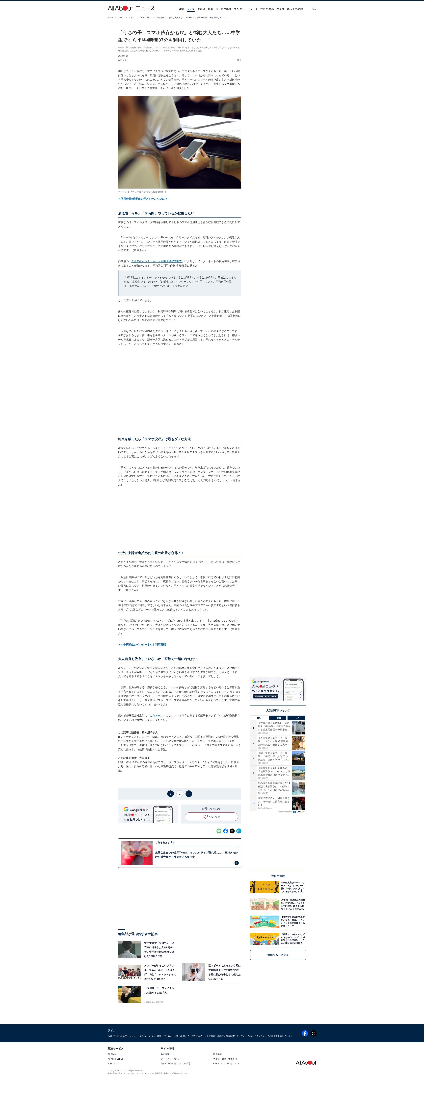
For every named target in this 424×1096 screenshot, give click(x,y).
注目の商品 (267, 9)
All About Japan (115, 1059)
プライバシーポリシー (171, 1059)
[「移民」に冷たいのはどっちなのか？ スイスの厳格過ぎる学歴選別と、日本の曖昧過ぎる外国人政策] (292, 939)
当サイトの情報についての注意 (176, 1064)
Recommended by (285, 812)
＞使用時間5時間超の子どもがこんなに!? (142, 198)
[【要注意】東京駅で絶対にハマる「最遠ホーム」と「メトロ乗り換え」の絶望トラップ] (292, 922)
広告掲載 (217, 1054)
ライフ (191, 9)
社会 (210, 9)
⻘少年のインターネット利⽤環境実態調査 (156, 261)
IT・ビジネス (223, 9)
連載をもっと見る (278, 954)
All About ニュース (116, 17)
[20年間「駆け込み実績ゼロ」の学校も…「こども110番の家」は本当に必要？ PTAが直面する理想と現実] (292, 904)
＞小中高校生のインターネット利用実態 (142, 644)
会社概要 (165, 1054)
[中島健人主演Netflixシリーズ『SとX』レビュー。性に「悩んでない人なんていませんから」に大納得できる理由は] (292, 887)
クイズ (280, 9)
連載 (181, 9)
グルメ (201, 9)
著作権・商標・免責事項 (225, 1059)
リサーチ (252, 9)
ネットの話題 (295, 9)
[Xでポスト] (232, 830)
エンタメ (239, 9)
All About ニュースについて (226, 1064)
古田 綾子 (122, 60)
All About (112, 1054)
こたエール (156, 715)
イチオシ (112, 1064)
